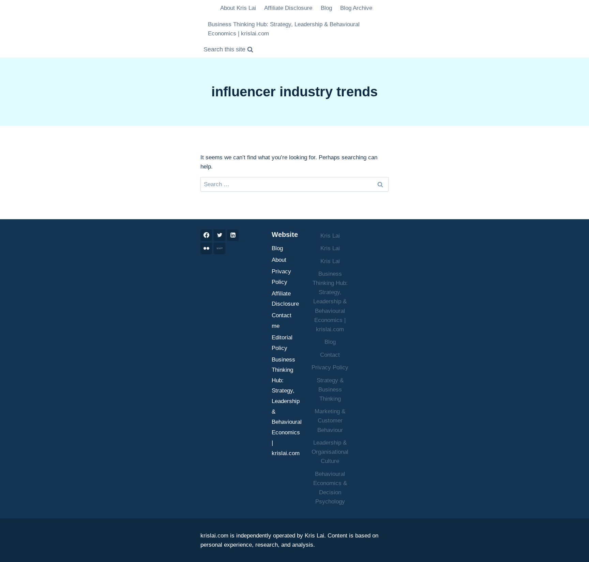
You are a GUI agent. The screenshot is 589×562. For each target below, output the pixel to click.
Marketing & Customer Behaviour (330, 420)
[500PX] (219, 248)
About (279, 260)
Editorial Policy (282, 342)
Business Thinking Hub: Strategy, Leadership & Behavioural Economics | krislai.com (284, 29)
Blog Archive (356, 8)
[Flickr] (206, 248)
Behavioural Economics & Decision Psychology (330, 488)
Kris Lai (330, 235)
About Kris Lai (238, 8)
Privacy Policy (281, 276)
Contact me (281, 320)
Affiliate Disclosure (288, 8)
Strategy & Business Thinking (330, 389)
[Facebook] (206, 235)
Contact (330, 355)
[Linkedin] (233, 235)
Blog (326, 8)
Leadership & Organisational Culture (330, 451)
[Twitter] (219, 235)
